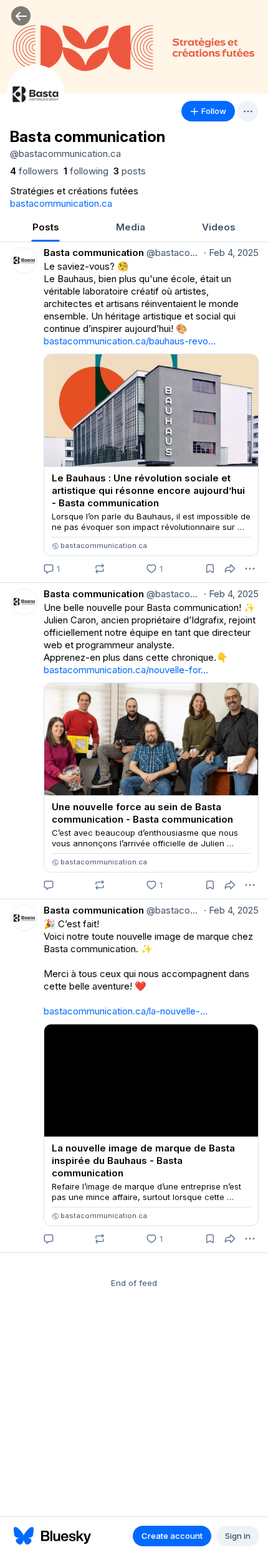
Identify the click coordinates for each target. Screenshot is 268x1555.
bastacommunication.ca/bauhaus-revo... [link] (130, 341)
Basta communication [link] (94, 252)
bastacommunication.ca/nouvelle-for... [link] (126, 670)
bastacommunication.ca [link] (61, 203)
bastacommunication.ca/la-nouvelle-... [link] (126, 1011)
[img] (134, 46)
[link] (34, 171)
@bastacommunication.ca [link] (172, 252)
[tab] (45, 228)
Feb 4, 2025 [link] (231, 252)
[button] (21, 16)
